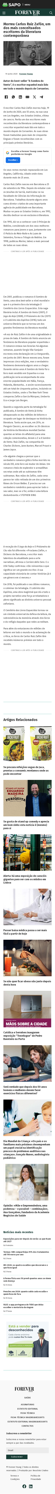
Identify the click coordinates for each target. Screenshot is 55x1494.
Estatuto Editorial (27, 1409)
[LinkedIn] (20, 97)
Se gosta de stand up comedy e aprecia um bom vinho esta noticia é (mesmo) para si (26, 825)
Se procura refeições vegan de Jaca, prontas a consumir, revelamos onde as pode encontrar (26, 770)
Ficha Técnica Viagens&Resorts (27, 1417)
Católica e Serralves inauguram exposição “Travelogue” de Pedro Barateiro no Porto (22, 1036)
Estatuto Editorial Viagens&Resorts (28, 1421)
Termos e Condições (15, 1477)
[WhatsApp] (13, 97)
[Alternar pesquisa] (51, 13)
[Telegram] (41, 97)
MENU (27, 5)
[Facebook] (6, 97)
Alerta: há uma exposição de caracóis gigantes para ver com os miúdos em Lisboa (24, 879)
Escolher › (13, 160)
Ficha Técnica (27, 1413)
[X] (34, 97)
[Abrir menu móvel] (4, 13)
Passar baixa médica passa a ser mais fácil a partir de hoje (25, 932)
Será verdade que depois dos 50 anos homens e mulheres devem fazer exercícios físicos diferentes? (25, 1090)
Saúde (27, 1397)
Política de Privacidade (36, 1477)
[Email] (27, 97)
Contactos (27, 1426)
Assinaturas (27, 1404)
